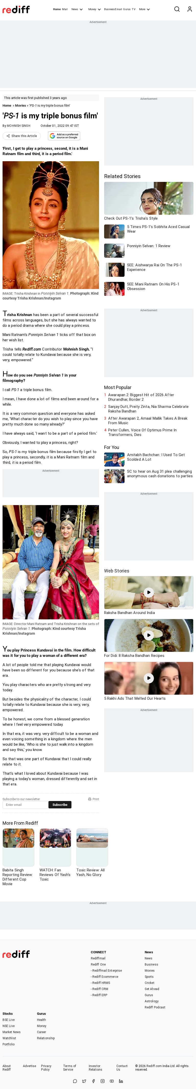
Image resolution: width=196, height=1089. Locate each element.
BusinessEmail (113, 9)
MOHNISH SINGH (18, 126)
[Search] (177, 9)
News (74, 9)
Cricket (149, 983)
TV (133, 9)
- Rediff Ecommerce (104, 977)
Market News (12, 1032)
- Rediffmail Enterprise (106, 970)
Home (57, 9)
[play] (149, 592)
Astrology (151, 1001)
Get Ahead (152, 989)
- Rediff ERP (99, 995)
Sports (149, 977)
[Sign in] (189, 9)
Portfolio (9, 1044)
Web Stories (116, 570)
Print (96, 799)
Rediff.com (154, 1066)
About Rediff (7, 1067)
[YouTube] (112, 1081)
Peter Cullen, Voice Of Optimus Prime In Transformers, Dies (142, 432)
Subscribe (60, 805)
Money (92, 9)
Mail (65, 9)
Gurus (127, 9)
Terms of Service (69, 1067)
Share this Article (24, 136)
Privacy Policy (46, 1067)
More (142, 9)
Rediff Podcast (155, 1007)
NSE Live (9, 1026)
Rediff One (98, 964)
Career (41, 1032)
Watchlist (9, 1038)
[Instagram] (103, 1081)
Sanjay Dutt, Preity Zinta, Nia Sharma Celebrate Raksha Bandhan (148, 409)
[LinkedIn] (121, 1081)
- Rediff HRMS (100, 983)
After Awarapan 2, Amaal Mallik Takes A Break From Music (147, 420)
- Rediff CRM (99, 989)
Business (151, 964)
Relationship (46, 1038)
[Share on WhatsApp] (75, 1081)
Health (41, 1020)
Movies (20, 105)
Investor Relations (95, 1067)
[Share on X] (84, 1081)
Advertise (29, 1066)
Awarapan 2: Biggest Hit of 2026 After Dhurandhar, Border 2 (141, 397)
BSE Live (9, 1020)
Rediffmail (98, 958)
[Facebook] (93, 1081)
